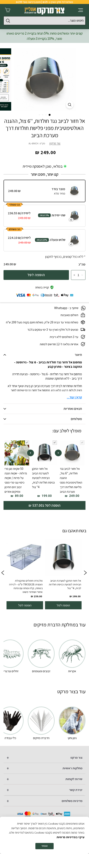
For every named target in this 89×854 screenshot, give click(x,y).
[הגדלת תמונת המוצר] (69, 104)
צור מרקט (54, 143)
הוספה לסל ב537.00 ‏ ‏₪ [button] (44, 505)
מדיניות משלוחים (72, 801)
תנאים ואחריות (73, 408)
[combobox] (44, 20)
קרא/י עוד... (74, 397)
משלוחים (76, 419)
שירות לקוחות (73, 779)
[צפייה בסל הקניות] (7, 10)
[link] (63, 573)
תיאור (78, 355)
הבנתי (45, 846)
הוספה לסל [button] (63, 605)
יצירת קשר (75, 790)
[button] (50, 115)
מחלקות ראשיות (72, 768)
